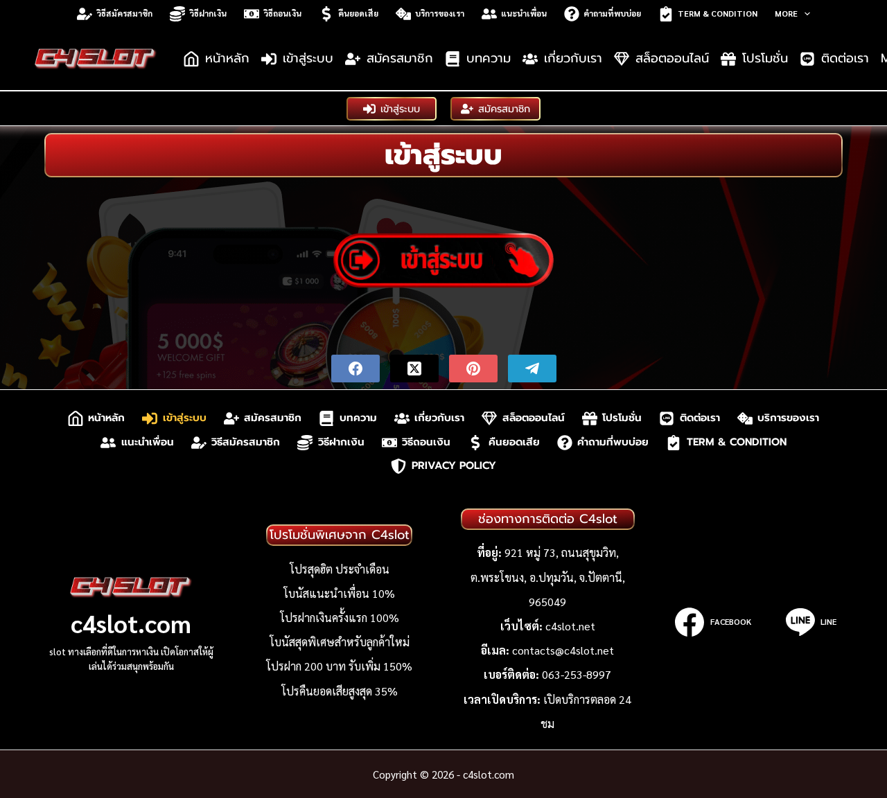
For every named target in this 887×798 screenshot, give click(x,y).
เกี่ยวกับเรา (573, 58)
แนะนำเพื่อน (524, 13)
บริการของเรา (439, 13)
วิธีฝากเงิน (208, 13)
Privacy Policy (454, 466)
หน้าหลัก (227, 58)
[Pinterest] (473, 368)
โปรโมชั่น (765, 58)
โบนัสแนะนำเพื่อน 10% (339, 593)
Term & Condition (717, 13)
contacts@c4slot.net (563, 650)
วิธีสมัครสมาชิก (124, 13)
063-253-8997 (576, 674)
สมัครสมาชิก (400, 58)
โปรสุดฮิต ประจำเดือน (339, 569)
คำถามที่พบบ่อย (612, 13)
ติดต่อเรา (845, 58)
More (786, 13)
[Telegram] (532, 368)
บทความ (488, 58)
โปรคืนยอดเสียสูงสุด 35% (339, 691)
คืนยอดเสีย (358, 13)
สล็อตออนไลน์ (672, 58)
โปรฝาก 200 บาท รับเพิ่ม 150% (339, 666)
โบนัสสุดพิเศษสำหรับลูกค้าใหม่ (340, 642)
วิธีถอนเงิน (282, 13)
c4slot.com (131, 623)
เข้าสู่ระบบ (308, 58)
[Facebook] (355, 368)
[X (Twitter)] (414, 368)
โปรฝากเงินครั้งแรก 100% (339, 617)
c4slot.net (570, 626)
